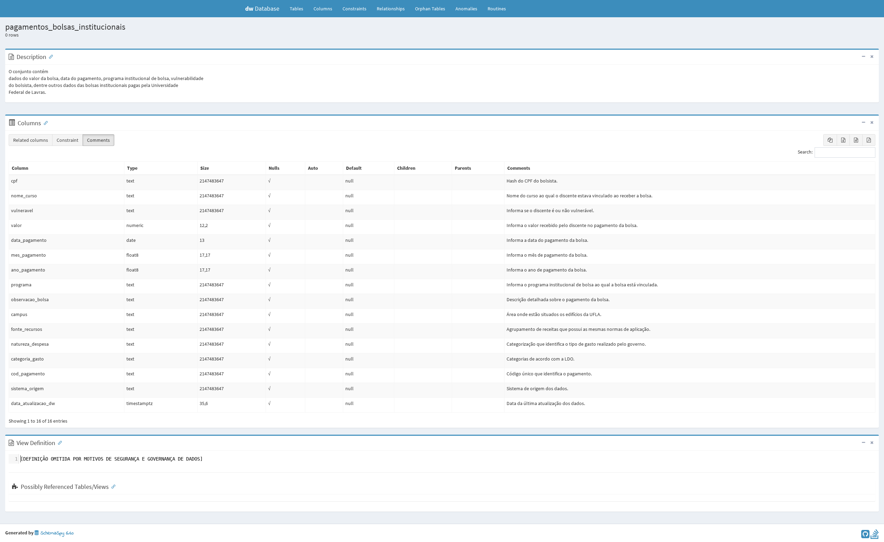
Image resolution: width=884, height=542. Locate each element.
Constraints (354, 9)
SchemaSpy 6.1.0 (56, 533)
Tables (299, 8)
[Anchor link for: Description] (49, 56)
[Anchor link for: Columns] (44, 122)
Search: (805, 152)
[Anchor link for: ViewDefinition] (58, 442)
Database (262, 8)
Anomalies (466, 9)
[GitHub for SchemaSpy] (865, 536)
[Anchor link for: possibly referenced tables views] (112, 486)
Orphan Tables (430, 9)
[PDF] (868, 140)
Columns (323, 9)
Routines (497, 9)
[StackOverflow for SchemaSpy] (875, 536)
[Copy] (830, 140)
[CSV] (856, 140)
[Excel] (843, 140)
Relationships (391, 9)
